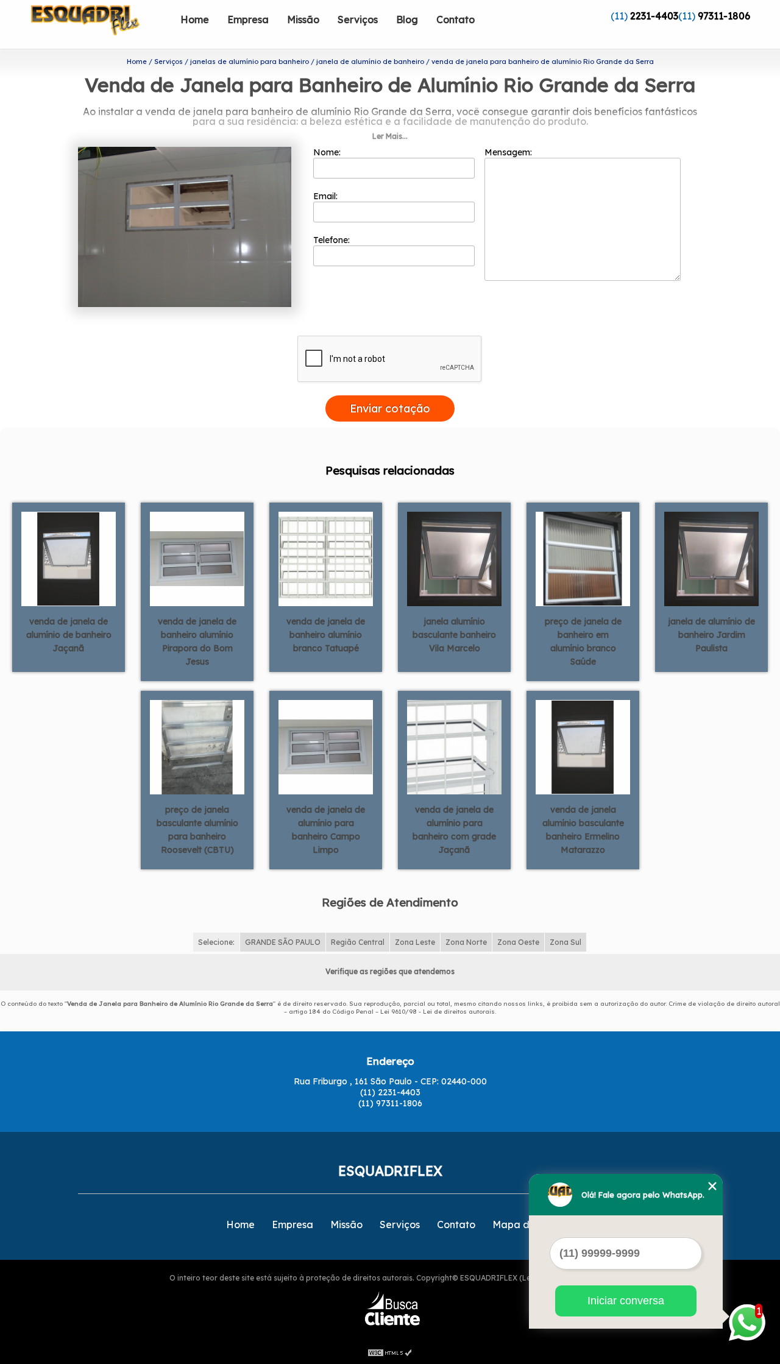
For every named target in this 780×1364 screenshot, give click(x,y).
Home (194, 19)
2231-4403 (654, 16)
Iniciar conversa (625, 1301)
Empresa (248, 19)
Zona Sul (565, 942)
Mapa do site (523, 1224)
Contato (455, 19)
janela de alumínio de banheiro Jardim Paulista (711, 635)
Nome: (328, 152)
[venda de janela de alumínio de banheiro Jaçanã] (68, 558)
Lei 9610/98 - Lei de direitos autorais (437, 1012)
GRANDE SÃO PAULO (283, 942)
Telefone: (332, 240)
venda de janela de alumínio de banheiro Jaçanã (69, 635)
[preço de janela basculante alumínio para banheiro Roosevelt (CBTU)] (197, 746)
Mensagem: (509, 152)
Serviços (358, 19)
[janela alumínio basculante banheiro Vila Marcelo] (454, 558)
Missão (303, 19)
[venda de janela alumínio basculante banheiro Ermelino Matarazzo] (583, 746)
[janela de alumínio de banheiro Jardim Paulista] (711, 558)
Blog (407, 19)
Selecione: (216, 942)
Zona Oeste (518, 942)
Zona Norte (466, 942)
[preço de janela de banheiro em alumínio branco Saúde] (583, 558)
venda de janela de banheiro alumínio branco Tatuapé (325, 635)
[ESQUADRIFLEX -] (101, 24)
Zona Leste (415, 942)
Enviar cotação (390, 408)
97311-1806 (724, 16)
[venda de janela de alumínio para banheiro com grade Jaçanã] (454, 746)
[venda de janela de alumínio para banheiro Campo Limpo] (325, 746)
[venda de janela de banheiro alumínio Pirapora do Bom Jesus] (197, 558)
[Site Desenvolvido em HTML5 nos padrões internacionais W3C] (390, 1352)
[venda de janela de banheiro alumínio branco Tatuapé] (325, 558)
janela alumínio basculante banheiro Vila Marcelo (454, 635)
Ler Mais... (390, 136)
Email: (326, 196)
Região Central (358, 942)
